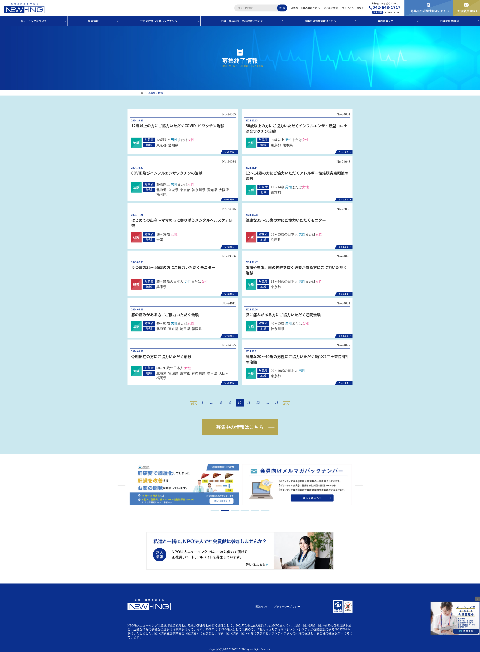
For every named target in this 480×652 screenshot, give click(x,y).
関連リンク (262, 606)
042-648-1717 (386, 7)
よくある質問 (330, 8)
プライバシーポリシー (354, 8)
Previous (122, 485)
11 (248, 402)
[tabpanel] (183, 485)
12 (258, 402)
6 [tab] (265, 510)
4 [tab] (245, 510)
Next (358, 485)
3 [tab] (235, 510)
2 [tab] (225, 510)
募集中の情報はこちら (240, 427)
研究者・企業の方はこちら (305, 8)
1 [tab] (215, 510)
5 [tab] (255, 510)
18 (276, 402)
